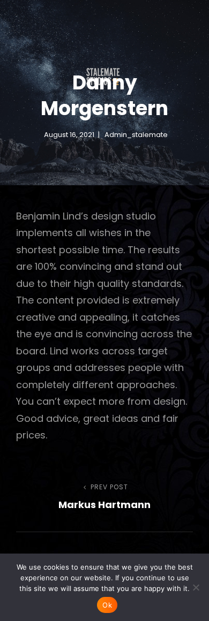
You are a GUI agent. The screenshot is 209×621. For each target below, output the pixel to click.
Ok (107, 605)
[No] (195, 587)
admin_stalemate (136, 135)
